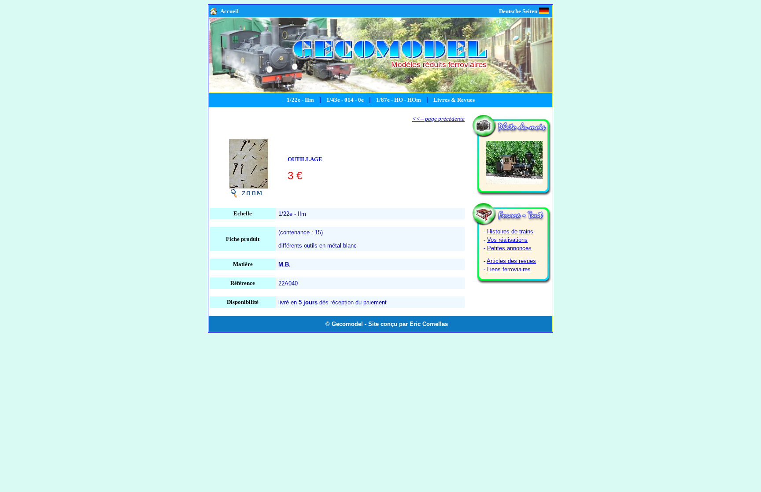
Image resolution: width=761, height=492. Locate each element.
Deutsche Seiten (518, 11)
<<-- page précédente (438, 118)
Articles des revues (511, 261)
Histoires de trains (510, 231)
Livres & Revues (454, 99)
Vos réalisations (507, 240)
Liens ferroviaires (509, 269)
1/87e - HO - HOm (398, 99)
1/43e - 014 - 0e (345, 99)
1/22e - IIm (300, 99)
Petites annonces (509, 248)
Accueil (229, 11)
